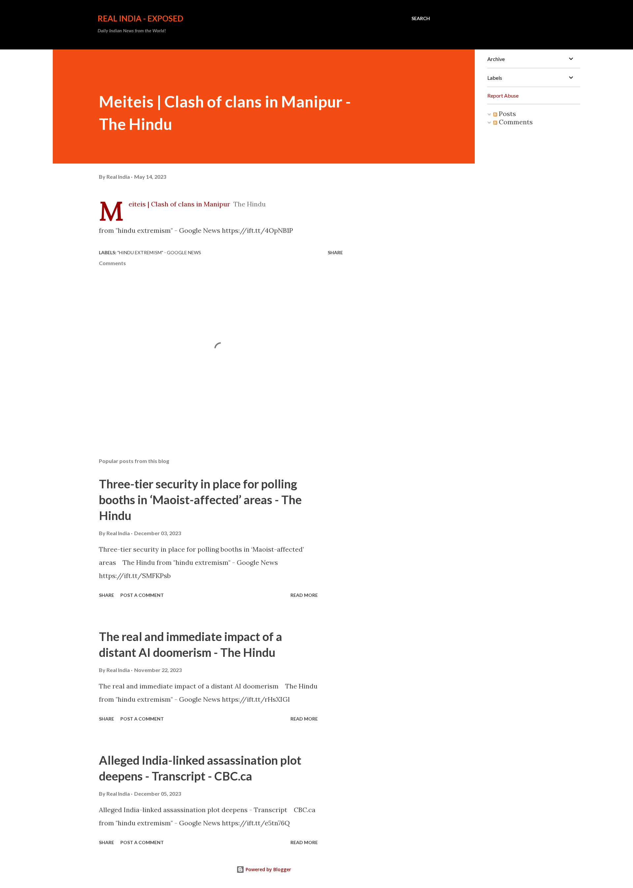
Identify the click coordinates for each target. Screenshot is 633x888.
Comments (515, 122)
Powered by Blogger (267, 869)
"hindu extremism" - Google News (159, 252)
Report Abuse (503, 95)
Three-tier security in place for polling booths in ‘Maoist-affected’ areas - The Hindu (200, 499)
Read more (304, 595)
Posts (506, 113)
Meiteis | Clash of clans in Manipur (179, 204)
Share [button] (335, 252)
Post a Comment (142, 595)
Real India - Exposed (140, 18)
